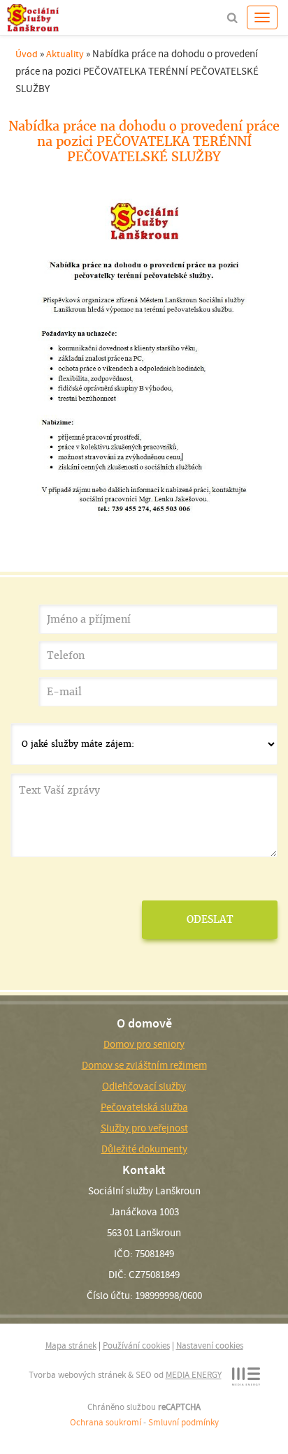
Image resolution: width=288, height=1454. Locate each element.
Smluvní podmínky (183, 1422)
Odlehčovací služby (144, 1086)
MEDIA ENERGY (194, 1375)
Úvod (26, 53)
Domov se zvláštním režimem (144, 1065)
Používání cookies (136, 1345)
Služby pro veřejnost (144, 1128)
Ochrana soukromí (105, 1422)
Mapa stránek (70, 1345)
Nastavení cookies (209, 1345)
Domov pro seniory (144, 1044)
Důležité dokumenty (144, 1149)
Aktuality (65, 53)
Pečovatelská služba (144, 1107)
